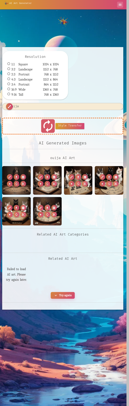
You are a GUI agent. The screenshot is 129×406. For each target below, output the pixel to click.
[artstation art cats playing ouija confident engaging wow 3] (109, 180)
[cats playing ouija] (16, 211)
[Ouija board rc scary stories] (16, 180)
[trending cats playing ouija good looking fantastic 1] (47, 211)
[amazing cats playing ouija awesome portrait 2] (47, 180)
